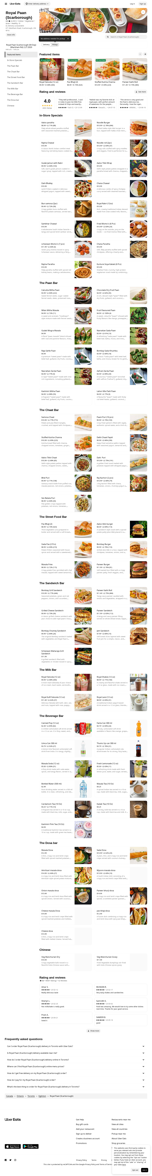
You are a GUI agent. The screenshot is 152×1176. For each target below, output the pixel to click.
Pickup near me (119, 1133)
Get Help (80, 1119)
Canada (9, 1096)
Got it (144, 1170)
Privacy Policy (81, 1160)
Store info (11, 35)
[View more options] (143, 12)
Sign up (143, 4)
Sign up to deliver (84, 1133)
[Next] (145, 54)
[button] (76, 1046)
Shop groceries (118, 1143)
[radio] (46, 44)
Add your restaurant (85, 1129)
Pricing (104, 1160)
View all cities (118, 1124)
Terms (94, 1160)
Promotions (81, 1143)
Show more (94, 1031)
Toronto (31, 1096)
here (124, 1164)
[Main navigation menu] (6, 4)
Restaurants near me (121, 1119)
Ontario (20, 1096)
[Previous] (140, 54)
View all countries (119, 1129)
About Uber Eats (119, 1138)
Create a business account (88, 1138)
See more (142, 92)
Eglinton (42, 1096)
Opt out (135, 1170)
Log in (132, 4)
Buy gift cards (82, 1124)
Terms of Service (106, 1164)
